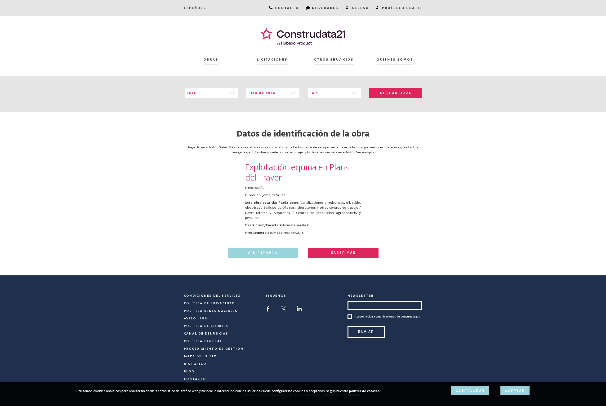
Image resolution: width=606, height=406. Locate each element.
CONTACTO (286, 8)
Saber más (343, 253)
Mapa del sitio (200, 356)
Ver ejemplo (263, 253)
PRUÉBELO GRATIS (401, 8)
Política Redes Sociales (211, 310)
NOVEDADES (325, 8)
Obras (211, 59)
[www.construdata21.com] (303, 36)
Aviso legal (197, 318)
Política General (203, 341)
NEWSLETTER (361, 295)
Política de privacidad (209, 303)
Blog (189, 371)
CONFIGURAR (470, 391)
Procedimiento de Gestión (214, 348)
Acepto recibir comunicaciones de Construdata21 (387, 316)
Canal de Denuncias (206, 333)
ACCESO (359, 8)
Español (193, 8)
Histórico (195, 363)
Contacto (195, 379)
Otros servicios (334, 59)
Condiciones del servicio (212, 295)
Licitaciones (272, 59)
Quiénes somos (395, 59)
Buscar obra (395, 93)
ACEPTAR (515, 391)
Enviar (366, 332)
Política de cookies (206, 326)
